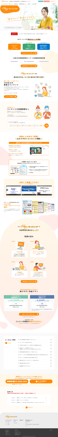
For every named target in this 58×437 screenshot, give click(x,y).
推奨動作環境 (7, 431)
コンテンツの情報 (7, 424)
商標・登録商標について (17, 434)
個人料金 (15, 421)
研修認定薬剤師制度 (27, 421)
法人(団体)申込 (46, 1)
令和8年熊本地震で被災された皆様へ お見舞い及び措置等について (34, 33)
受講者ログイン (53, 1)
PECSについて (27, 425)
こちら (34, 316)
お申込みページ (34, 253)
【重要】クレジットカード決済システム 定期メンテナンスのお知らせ (27, 397)
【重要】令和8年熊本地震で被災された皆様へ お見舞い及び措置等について (21, 393)
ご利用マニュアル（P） (8, 434)
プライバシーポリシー (17, 431)
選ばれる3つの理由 (8, 421)
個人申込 (40, 1)
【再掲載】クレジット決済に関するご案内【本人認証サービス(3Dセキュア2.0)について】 (30, 402)
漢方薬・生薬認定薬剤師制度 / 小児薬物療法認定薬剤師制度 (32, 424)
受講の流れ (21, 420)
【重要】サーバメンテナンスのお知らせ (22, 400)
